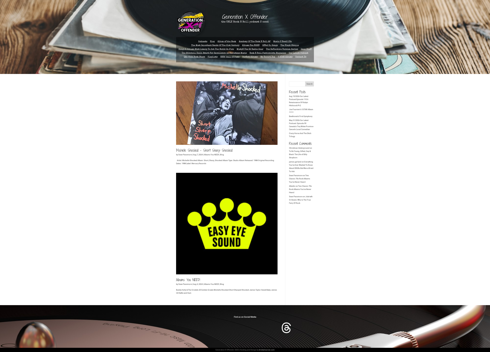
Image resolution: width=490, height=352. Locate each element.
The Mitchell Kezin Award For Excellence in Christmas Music (214, 53)
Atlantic (292, 186)
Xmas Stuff (306, 49)
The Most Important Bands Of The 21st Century (215, 45)
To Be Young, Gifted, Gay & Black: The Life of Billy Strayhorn (300, 154)
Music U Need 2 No (282, 42)
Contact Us (300, 57)
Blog (212, 42)
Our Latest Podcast (298, 53)
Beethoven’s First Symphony (300, 116)
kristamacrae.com (267, 350)
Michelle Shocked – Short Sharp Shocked (204, 150)
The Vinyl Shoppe (289, 45)
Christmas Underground (299, 148)
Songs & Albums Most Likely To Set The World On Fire (206, 49)
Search (310, 84)
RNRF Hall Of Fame (230, 57)
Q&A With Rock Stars (194, 57)
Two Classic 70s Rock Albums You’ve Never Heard (299, 178)
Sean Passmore (185, 155)
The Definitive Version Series (282, 49)
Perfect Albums (250, 57)
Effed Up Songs (270, 45)
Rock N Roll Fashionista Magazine (268, 53)
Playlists (213, 57)
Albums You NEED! (251, 45)
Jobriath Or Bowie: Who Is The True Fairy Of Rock (301, 200)
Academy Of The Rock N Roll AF (255, 42)
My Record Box (267, 57)
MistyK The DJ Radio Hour (250, 49)
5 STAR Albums (285, 57)
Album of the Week (227, 42)
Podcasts (202, 42)
